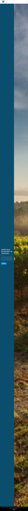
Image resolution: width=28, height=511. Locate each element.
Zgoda (14, 509)
